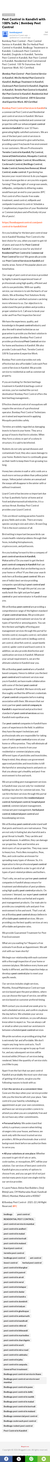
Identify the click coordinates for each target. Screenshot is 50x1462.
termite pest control (14, 1253)
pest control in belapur (15, 1287)
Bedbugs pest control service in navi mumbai (21, 1380)
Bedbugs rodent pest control (18, 1425)
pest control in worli (14, 1345)
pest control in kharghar (16, 1267)
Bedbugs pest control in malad (19, 1401)
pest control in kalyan (14, 1306)
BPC (15, 1206)
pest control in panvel (14, 1272)
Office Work (8, 15)
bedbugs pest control (14, 1258)
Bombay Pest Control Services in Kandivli (23, 108)
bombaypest (15, 32)
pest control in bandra (15, 1296)
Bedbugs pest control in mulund (19, 1411)
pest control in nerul (14, 1282)
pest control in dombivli (15, 1301)
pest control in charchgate (17, 1340)
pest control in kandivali (15, 1320)
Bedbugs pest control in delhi (18, 1392)
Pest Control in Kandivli (15, 1430)
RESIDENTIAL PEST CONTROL (19, 1219)
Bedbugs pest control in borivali (19, 1406)
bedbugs (8, 1214)
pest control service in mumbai (19, 1224)
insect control (10, 1262)
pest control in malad (14, 1233)
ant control (35, 1258)
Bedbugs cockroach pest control (20, 1421)
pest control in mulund (15, 1243)
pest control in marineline (16, 1335)
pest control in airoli (14, 1277)
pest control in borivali (15, 1238)
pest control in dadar (14, 1291)
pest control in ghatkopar (16, 1311)
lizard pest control (13, 1248)
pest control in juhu (13, 1359)
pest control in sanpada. (16, 1364)
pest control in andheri (15, 1228)
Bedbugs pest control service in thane (22, 1374)
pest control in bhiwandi (16, 1330)
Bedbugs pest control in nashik (19, 1396)
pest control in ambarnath (17, 1316)
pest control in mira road (16, 1350)
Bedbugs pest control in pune (18, 1387)
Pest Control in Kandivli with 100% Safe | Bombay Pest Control (23, 23)
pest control (23, 1214)
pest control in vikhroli (15, 1325)
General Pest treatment (15, 1369)
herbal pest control (31, 1262)
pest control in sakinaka (15, 1354)
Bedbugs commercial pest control (20, 1416)
